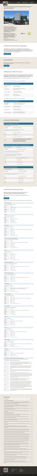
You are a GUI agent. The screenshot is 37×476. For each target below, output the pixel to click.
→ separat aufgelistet (16, 51)
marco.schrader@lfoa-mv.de (13, 270)
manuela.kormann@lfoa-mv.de (13, 281)
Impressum (28, 0)
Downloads (6, 65)
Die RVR (9, 2)
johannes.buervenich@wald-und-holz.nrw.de (15, 303)
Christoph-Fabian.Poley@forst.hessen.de (14, 259)
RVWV (14, 2)
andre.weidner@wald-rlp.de (13, 314)
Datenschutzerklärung (23, 0)
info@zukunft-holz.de (13, 40)
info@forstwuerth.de (20, 182)
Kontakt (31, 0)
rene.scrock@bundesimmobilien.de (14, 247)
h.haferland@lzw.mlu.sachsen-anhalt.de (14, 346)
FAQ (12, 2)
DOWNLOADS (18, 2)
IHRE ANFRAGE (31, 2)
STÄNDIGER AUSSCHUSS (25, 2)
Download (31, 402)
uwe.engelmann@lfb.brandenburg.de (14, 235)
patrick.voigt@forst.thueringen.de (14, 355)
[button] (1, 474)
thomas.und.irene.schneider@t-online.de (17, 136)
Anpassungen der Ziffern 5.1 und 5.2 (14, 415)
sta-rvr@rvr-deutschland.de (24, 78)
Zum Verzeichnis (7, 53)
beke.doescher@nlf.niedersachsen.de (14, 291)
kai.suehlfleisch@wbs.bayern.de (13, 222)
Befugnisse (6, 198)
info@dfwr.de (12, 39)
